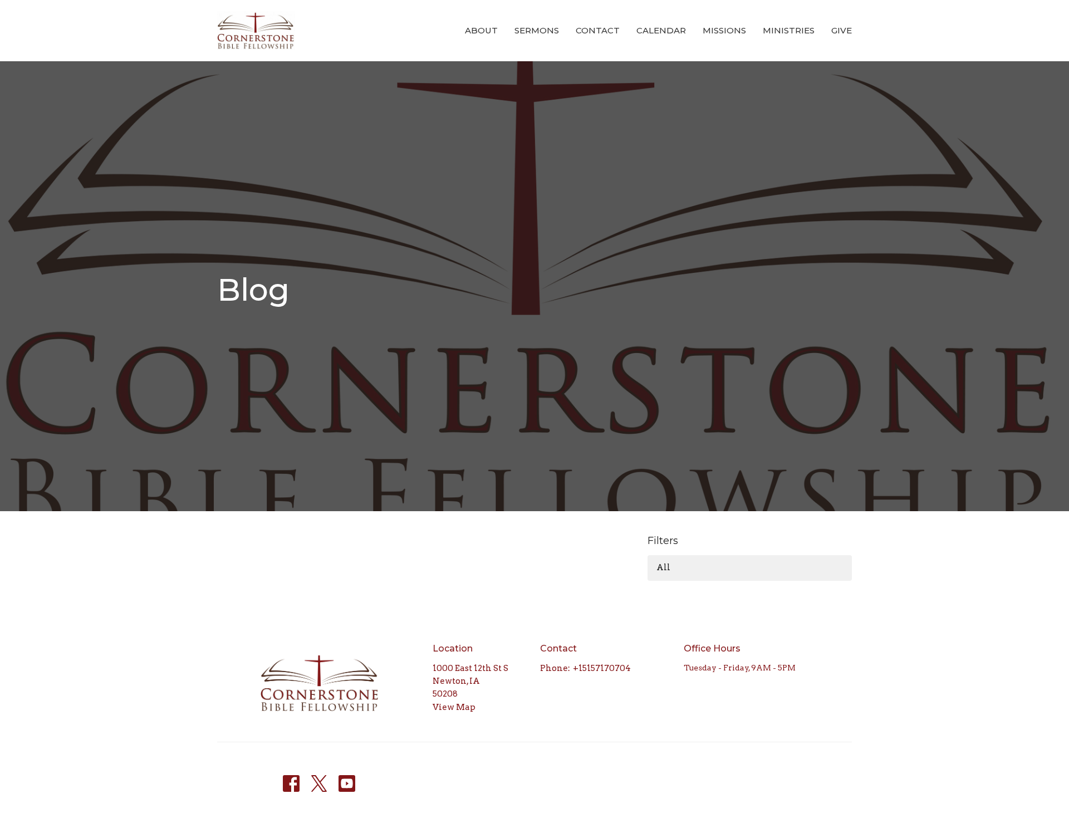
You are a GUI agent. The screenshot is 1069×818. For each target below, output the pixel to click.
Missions (724, 30)
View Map (454, 707)
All (663, 567)
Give (841, 30)
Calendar (661, 30)
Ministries (789, 30)
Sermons (536, 30)
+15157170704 (602, 668)
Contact (598, 30)
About (481, 30)
